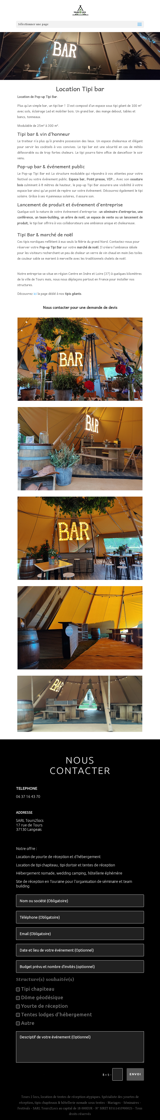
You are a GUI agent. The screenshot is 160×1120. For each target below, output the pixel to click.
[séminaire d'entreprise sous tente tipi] (80, 579)
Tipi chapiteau (37, 989)
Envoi (135, 1074)
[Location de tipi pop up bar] (80, 400)
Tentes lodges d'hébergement (56, 1014)
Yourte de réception (44, 1006)
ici (35, 293)
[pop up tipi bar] (80, 489)
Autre (27, 1023)
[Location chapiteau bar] (80, 668)
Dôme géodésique (42, 997)
